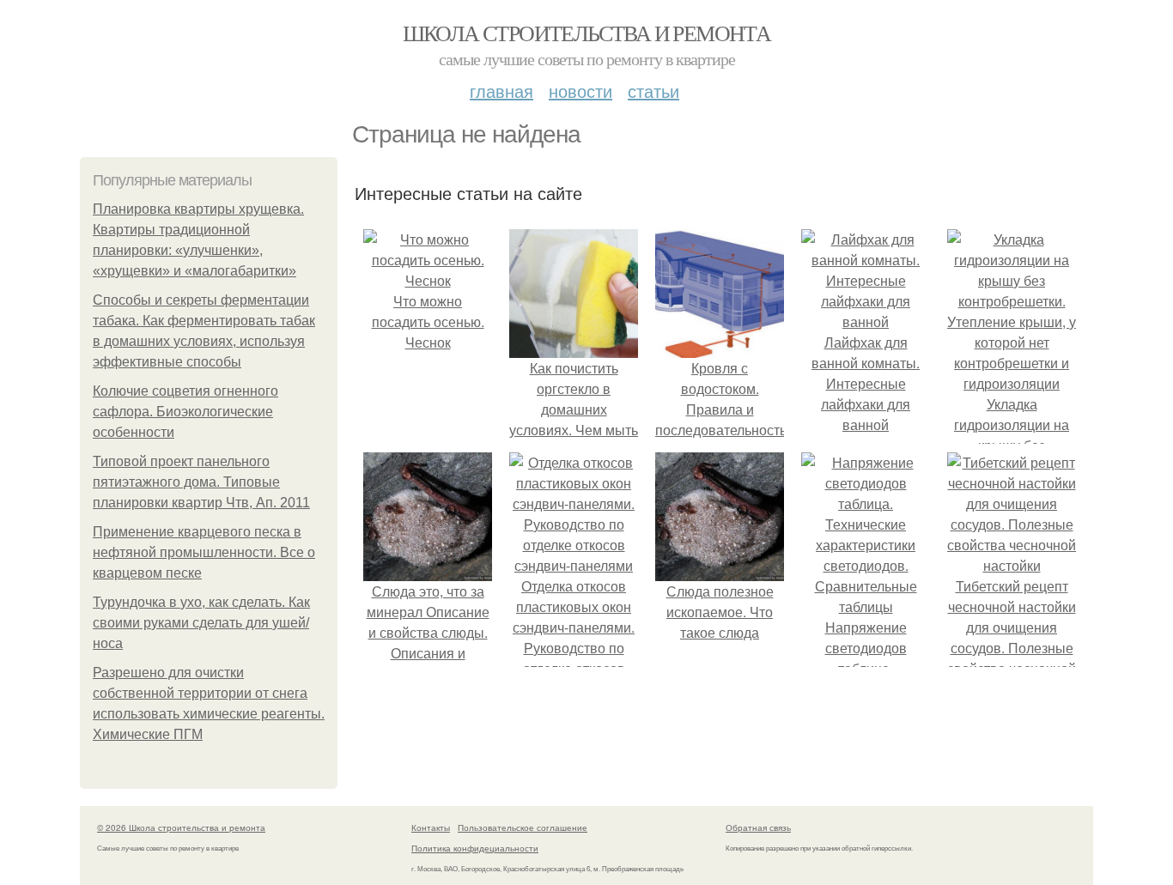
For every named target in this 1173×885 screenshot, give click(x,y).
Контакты (430, 827)
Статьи (653, 90)
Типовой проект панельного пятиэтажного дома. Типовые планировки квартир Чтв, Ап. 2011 (201, 482)
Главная (501, 90)
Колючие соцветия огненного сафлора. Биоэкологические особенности (185, 411)
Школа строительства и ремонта (587, 32)
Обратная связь (758, 827)
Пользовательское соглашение (522, 827)
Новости (580, 90)
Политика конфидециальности (474, 848)
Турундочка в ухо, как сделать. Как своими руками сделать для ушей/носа (201, 623)
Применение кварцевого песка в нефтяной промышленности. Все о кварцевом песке (204, 552)
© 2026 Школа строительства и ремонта (181, 827)
